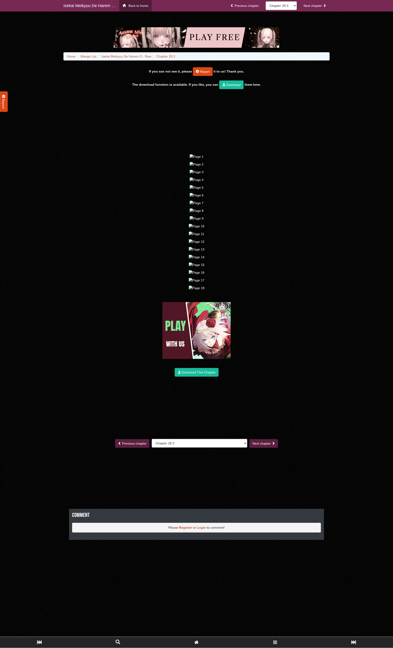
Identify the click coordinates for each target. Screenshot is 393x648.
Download (233, 85)
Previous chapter (246, 6)
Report (204, 71)
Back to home (137, 6)
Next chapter (313, 6)
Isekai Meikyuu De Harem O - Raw (91, 5)
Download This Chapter (198, 372)
